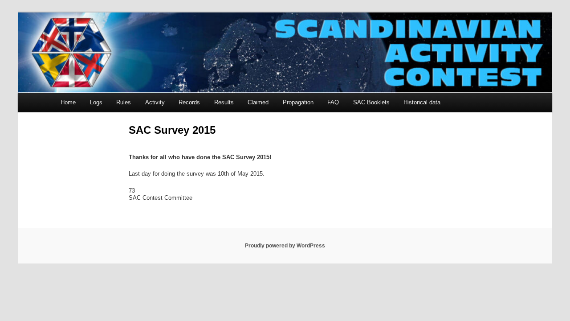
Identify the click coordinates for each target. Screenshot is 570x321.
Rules (123, 102)
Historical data (421, 102)
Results (224, 102)
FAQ (333, 102)
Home (68, 102)
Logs (96, 102)
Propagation (298, 102)
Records (189, 102)
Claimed (258, 102)
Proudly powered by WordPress (285, 246)
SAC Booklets (371, 102)
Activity (155, 102)
